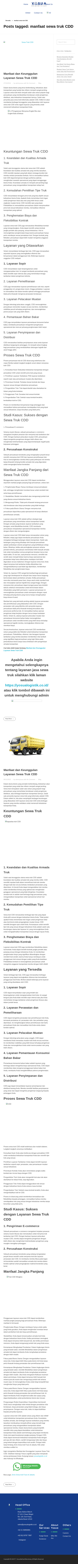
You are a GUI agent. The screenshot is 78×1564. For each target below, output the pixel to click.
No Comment (31, 83)
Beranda (8, 20)
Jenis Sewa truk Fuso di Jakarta (23, 1475)
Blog (39, 83)
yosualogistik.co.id (40, 1456)
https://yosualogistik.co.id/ (26, 685)
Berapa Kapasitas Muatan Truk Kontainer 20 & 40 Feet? (65, 59)
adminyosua (20, 83)
